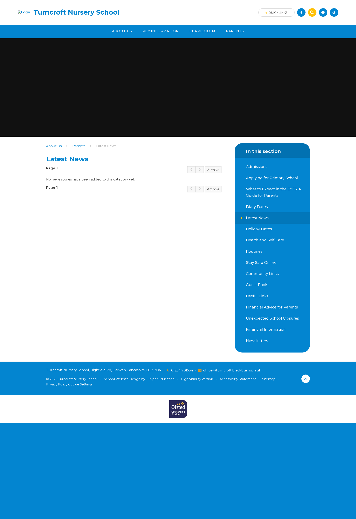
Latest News (106, 146)
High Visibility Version (197, 379)
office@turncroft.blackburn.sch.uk (232, 370)
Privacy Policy (56, 384)
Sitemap (268, 379)
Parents (78, 146)
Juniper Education (160, 379)
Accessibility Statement (238, 379)
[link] (191, 169)
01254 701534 (182, 370)
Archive (213, 170)
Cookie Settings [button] (80, 384)
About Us (54, 146)
